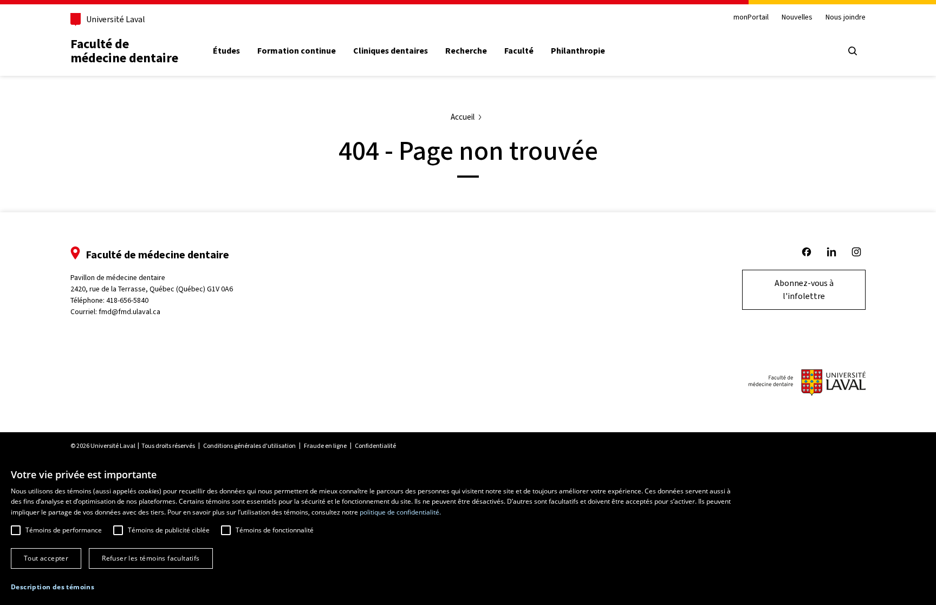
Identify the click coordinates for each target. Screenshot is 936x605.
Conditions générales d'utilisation (249, 445)
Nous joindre (846, 17)
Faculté (519, 50)
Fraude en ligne (325, 445)
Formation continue (296, 50)
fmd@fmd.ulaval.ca (129, 312)
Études (226, 50)
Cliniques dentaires (390, 50)
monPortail (751, 17)
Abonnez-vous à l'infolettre (804, 289)
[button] (52, 587)
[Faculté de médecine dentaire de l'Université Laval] (807, 383)
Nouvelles (797, 17)
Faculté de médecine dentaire (124, 51)
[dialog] (468, 532)
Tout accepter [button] (46, 558)
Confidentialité (375, 445)
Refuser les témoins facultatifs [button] (150, 558)
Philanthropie (578, 50)
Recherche (466, 50)
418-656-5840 (127, 300)
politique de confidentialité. (400, 512)
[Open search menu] (853, 51)
